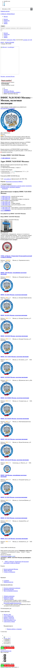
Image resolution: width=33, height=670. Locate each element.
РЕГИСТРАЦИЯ (9, 42)
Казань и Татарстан (9, 617)
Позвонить (5, 188)
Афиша (5, 23)
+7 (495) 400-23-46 (5, 204)
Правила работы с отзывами (14, 629)
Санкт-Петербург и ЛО (10, 620)
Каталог (6, 19)
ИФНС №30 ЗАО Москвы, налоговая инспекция (14, 439)
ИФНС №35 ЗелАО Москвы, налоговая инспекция (15, 460)
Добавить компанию (9, 596)
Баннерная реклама (9, 589)
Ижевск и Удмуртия (9, 618)
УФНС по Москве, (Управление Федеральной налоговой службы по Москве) (16, 562)
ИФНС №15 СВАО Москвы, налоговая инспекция (15, 356)
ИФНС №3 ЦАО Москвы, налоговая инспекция (14, 497)
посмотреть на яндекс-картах (17, 185)
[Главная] (4, 88)
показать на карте (5, 185)
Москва (6, 16)
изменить (5, 11)
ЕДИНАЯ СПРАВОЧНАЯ (8, 14)
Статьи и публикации (9, 572)
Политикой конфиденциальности (12, 603)
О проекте (6, 580)
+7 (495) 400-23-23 (5, 209)
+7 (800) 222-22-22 (5, 196)
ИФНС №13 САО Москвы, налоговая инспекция (14, 538)
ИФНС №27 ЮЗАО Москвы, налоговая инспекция (15, 418)
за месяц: (27, 39)
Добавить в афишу (8, 599)
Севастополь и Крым (9, 621)
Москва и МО (7, 614)
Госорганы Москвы (9, 91)
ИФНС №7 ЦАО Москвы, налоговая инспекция (14, 518)
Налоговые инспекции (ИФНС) (12, 92)
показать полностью (7, 152)
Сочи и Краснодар (8, 616)
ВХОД (2, 42)
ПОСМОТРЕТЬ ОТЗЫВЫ (8, 108)
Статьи (5, 22)
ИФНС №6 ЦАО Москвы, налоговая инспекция (14, 315)
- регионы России (8, 76)
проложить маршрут (15, 187)
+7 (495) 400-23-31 (5, 199)
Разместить (7, 20)
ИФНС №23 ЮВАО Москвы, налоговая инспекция (15, 398)
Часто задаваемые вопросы (11, 590)
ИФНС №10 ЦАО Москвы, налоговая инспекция (14, 336)
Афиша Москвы (8, 570)
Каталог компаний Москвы (11, 569)
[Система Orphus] (8, 86)
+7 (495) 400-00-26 (5, 158)
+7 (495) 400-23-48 (5, 202)
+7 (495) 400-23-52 (5, 203)
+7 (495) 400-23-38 (5, 197)
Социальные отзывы (8, 556)
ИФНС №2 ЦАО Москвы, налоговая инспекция (14, 294)
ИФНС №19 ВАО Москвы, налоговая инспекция (14, 377)
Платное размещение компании (12, 588)
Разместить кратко (8, 597)
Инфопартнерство (8, 582)
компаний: (11, 39)
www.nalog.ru (7, 179)
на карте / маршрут (6, 184)
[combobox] (17, 9)
